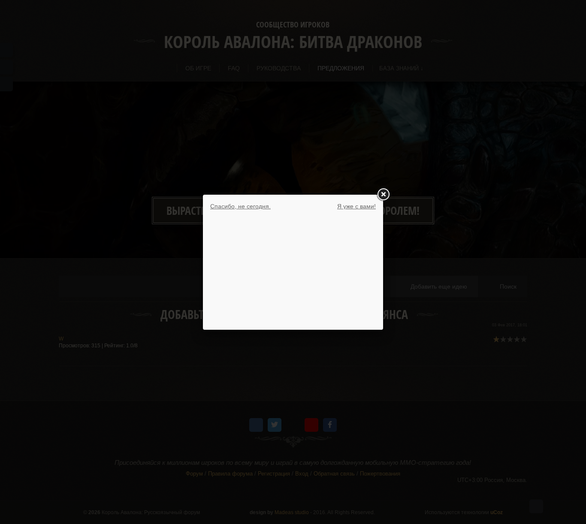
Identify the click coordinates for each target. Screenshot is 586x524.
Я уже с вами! (356, 206)
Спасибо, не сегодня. (240, 206)
